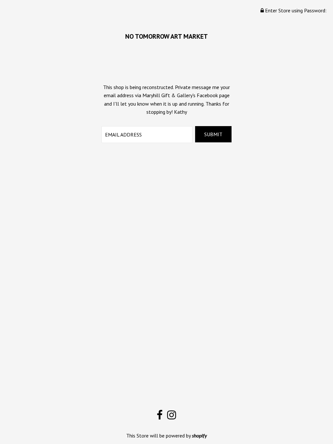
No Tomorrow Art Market (166, 36)
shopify (199, 436)
